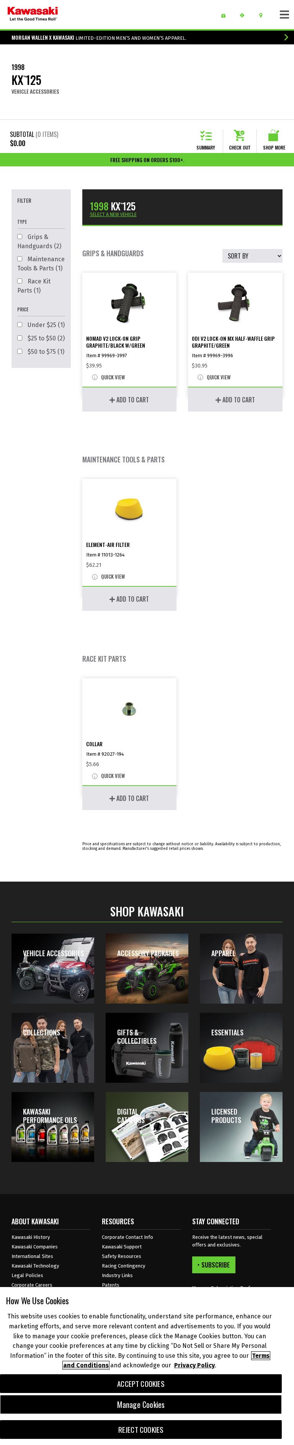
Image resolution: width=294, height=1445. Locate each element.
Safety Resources (121, 1256)
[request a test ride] (244, 15)
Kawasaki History (30, 1237)
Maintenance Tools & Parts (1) (41, 263)
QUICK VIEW (112, 377)
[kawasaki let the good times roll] (33, 14)
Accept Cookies (141, 1383)
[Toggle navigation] (284, 14)
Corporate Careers (31, 1285)
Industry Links (117, 1275)
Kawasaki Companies (34, 1247)
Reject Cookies (141, 1429)
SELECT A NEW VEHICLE (113, 214)
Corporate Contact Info (127, 1237)
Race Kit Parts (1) (34, 286)
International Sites (32, 1256)
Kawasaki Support (122, 1247)
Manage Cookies (141, 1404)
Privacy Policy (194, 1365)
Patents (110, 1285)
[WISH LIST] (226, 15)
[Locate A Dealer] (263, 15)
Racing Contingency (123, 1266)
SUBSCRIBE (215, 1264)
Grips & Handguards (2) (39, 241)
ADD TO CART (132, 399)
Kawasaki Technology (35, 1266)
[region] (147, 1366)
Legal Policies (27, 1275)
